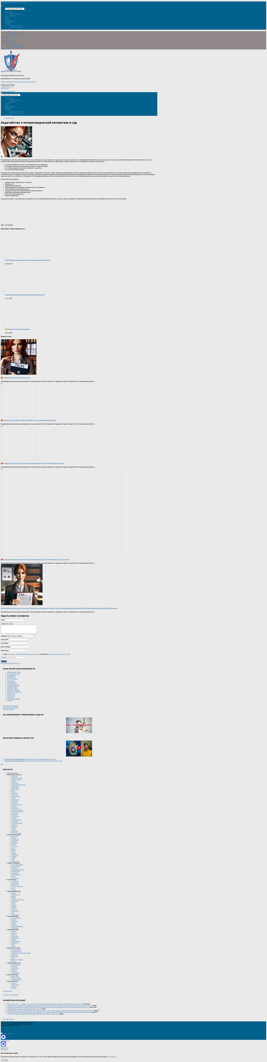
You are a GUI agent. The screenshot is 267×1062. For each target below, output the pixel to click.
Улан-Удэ (14, 954)
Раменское (15, 816)
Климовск (14, 790)
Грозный (14, 966)
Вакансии (12, 15)
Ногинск (14, 806)
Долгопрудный (16, 778)
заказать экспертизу (8, 91)
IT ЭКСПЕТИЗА (12, 684)
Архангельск (15, 866)
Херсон (13, 983)
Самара (13, 906)
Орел (13, 851)
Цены (7, 19)
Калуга (13, 844)
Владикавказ (15, 964)
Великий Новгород (18, 869)
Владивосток (16, 951)
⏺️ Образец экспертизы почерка (17, 329)
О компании (9, 12)
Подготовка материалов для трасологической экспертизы (27, 260)
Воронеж (14, 841)
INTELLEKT (10, 697)
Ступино (14, 825)
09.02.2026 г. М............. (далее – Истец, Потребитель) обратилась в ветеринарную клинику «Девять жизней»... (44, 1004)
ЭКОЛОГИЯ (11, 694)
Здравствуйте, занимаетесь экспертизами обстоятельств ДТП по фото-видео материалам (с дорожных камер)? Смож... (49, 1005)
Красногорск (15, 796)
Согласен (5, 1060)
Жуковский (15, 786)
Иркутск (14, 934)
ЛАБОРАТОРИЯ (12, 689)
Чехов (13, 830)
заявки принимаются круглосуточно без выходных (18, 82)
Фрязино (14, 826)
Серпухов (14, 821)
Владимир (14, 839)
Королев (14, 795)
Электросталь (16, 833)
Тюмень (14, 924)
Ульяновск (15, 911)
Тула (13, 859)
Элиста (13, 889)
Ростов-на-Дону (17, 886)
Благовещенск (16, 949)
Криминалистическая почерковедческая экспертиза (25, 295)
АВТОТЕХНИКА (12, 679)
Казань (13, 896)
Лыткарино (15, 800)
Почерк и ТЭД (10, 118)
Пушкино (14, 815)
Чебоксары (15, 914)
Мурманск (14, 873)
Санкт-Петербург (17, 864)
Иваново (14, 843)
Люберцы (14, 801)
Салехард (14, 921)
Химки (13, 828)
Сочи (13, 888)
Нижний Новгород (17, 899)
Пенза (13, 903)
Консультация (10, 20)
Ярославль (15, 861)
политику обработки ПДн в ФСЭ (59, 654)
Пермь (13, 904)
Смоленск (14, 854)
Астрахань (14, 881)
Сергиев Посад (16, 820)
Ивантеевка (15, 788)
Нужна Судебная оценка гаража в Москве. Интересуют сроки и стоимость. (33, 1014)
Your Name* (5, 643)
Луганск (14, 988)
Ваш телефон (5, 647)
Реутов (13, 818)
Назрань (14, 969)
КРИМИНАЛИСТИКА (13, 672)
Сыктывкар (15, 878)
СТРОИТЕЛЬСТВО (13, 674)
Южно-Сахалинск (17, 959)
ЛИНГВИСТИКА (12, 687)
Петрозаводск (16, 874)
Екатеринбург (16, 918)
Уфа (12, 913)
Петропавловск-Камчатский (21, 953)
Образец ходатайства (10, 707)
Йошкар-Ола (15, 894)
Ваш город (4, 650)
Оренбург (14, 901)
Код (11, 624)
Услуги (7, 17)
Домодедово (16, 780)
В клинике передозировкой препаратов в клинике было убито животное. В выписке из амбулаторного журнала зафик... (49, 1012)
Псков (13, 876)
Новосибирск (15, 941)
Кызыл (13, 939)
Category (4, 636)
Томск (13, 946)
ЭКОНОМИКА (11, 682)
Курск (13, 848)
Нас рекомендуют (15, 14)
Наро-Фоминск (16, 805)
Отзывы (8, 24)
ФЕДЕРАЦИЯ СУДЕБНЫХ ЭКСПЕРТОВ (13, 2)
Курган (13, 919)
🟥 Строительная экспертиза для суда (15, 378)
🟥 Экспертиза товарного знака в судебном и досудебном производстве (28, 420)
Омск (13, 944)
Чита (13, 958)
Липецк (13, 849)
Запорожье (15, 984)
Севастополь (16, 978)
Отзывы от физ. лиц (16, 27)
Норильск (14, 943)
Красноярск (15, 938)
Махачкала (15, 968)
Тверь (13, 858)
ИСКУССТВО (11, 695)
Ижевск (13, 893)
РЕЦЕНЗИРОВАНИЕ (13, 699)
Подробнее (112, 1057)
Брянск (13, 838)
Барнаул (14, 933)
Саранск (14, 908)
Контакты (8, 29)
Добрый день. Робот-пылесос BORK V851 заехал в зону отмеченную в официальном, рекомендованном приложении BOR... (50, 1010)
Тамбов (14, 856)
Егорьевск (14, 783)
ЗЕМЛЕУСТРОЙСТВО (14, 692)
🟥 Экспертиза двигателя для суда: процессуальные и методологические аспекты (32, 463)
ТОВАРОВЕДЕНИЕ (13, 685)
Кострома (14, 846)
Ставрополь (15, 973)
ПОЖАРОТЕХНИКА (13, 690)
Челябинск (15, 928)
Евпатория (15, 976)
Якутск (13, 961)
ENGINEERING (11, 675)
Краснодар (15, 884)
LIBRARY (10, 700)
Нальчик (14, 971)
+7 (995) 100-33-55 (7, 86)
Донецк (14, 986)
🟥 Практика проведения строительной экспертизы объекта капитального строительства (35, 559)
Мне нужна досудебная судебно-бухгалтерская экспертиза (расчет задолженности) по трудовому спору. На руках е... (48, 1007)
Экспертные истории (10, 995)
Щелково (14, 831)
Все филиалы (7, 991)
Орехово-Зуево (16, 810)
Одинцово (15, 808)
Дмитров (14, 776)
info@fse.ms (5, 88)
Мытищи (14, 803)
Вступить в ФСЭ (8, 1019)
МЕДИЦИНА (11, 677)
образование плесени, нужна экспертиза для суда (24, 1009)
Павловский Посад (17, 811)
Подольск (14, 813)
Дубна (13, 781)
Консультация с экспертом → (11, 663)
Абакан (13, 931)
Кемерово (14, 936)
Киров (13, 898)
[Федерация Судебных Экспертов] (11, 72)
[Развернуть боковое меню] (2, 764)
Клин (13, 791)
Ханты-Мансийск (17, 926)
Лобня (13, 798)
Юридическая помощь (11, 706)
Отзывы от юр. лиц (16, 25)
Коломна (14, 793)
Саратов (14, 909)
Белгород (14, 836)
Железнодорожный (18, 785)
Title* (3, 620)
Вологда (14, 868)
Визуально (5, 624)
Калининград (15, 871)
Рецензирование (9, 709)
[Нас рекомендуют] (79, 725)
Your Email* (4, 639)
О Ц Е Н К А (10, 680)
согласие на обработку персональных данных (23, 654)
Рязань (13, 853)
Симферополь (16, 979)
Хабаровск (15, 956)
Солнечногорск (16, 823)
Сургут (13, 923)
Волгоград (15, 883)
